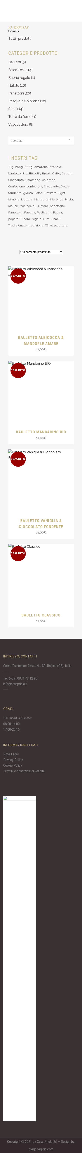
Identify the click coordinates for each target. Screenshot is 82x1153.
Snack (13, 109)
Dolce (65, 186)
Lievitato (50, 193)
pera (26, 219)
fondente (15, 193)
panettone (57, 206)
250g (19, 167)
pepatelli (15, 219)
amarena (41, 167)
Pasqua (29, 212)
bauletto (14, 173)
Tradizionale (17, 225)
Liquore (27, 199)
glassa (28, 193)
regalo (37, 219)
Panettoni (16, 93)
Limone (13, 199)
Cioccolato (16, 180)
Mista (69, 199)
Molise (13, 206)
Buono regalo (19, 78)
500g (29, 167)
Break (46, 173)
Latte (38, 193)
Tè (47, 225)
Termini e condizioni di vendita (24, 771)
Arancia (55, 167)
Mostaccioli (28, 206)
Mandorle (41, 199)
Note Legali (11, 754)
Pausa (57, 212)
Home (12, 31)
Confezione (16, 186)
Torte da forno (19, 117)
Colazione (33, 180)
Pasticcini (44, 212)
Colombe (48, 180)
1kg (11, 167)
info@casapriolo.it (15, 684)
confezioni (34, 186)
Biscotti (34, 173)
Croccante (51, 186)
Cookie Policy (12, 765)
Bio (25, 173)
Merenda (56, 199)
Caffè (56, 173)
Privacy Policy (13, 760)
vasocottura (59, 225)
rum (46, 219)
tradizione (36, 225)
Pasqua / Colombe (23, 101)
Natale (13, 85)
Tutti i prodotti (19, 38)
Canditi (67, 173)
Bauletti (14, 62)
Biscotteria (17, 70)
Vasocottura (18, 124)
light (61, 193)
